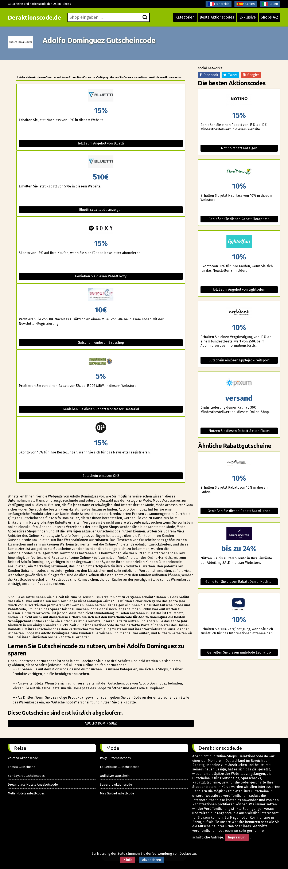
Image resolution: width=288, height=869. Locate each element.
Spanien (249, 4)
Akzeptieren (151, 860)
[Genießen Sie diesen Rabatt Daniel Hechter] (239, 534)
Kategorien (185, 17)
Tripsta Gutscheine (21, 767)
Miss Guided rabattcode (117, 793)
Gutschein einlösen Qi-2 (100, 476)
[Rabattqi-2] (101, 428)
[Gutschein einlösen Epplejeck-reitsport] (239, 312)
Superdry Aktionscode (116, 784)
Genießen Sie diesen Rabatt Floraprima (239, 219)
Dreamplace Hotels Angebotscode (33, 784)
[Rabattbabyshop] (101, 295)
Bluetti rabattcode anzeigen (100, 210)
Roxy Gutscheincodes (115, 758)
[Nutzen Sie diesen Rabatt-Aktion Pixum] (239, 383)
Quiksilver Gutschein (115, 776)
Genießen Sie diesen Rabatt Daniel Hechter (239, 582)
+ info (128, 860)
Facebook (210, 75)
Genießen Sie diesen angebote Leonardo (239, 652)
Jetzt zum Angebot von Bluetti (101, 143)
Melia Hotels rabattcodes (26, 793)
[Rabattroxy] (101, 228)
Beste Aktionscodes (217, 17)
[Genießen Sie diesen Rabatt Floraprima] (239, 171)
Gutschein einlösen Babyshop (101, 343)
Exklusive (247, 17)
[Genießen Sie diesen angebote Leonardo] (239, 604)
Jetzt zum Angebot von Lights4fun (239, 289)
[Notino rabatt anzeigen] (239, 100)
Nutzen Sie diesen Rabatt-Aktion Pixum (239, 431)
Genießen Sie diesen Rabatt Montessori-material (101, 409)
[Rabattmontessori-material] (101, 361)
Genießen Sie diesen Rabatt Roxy (101, 276)
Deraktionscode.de (34, 17)
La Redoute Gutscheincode (119, 767)
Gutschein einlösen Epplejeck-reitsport (239, 360)
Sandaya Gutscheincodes (26, 776)
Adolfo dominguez (101, 723)
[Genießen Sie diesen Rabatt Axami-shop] (239, 463)
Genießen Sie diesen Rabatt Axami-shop (239, 511)
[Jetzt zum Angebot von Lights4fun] (239, 242)
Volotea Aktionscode (23, 758)
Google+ (253, 75)
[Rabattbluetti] (101, 95)
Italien (273, 4)
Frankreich (221, 4)
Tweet (231, 75)
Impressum (237, 837)
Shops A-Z (269, 17)
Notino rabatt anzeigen (239, 148)
